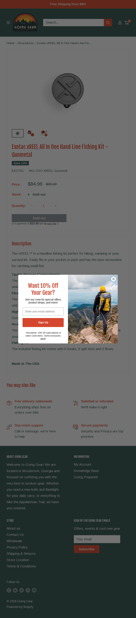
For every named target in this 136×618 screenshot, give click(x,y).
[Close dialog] (113, 279)
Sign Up (43, 322)
